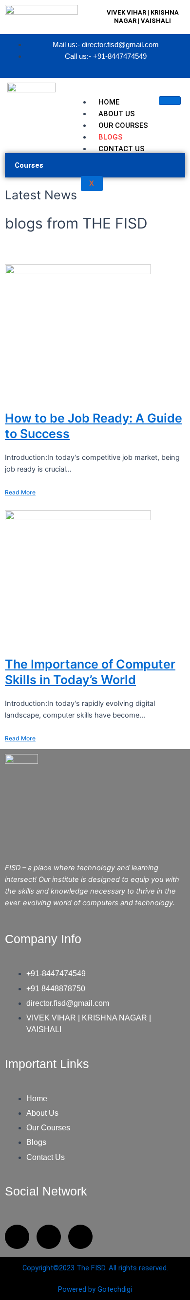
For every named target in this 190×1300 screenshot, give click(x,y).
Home (108, 102)
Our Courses (123, 125)
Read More (20, 492)
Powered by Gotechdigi (95, 1289)
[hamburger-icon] (170, 100)
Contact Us (121, 148)
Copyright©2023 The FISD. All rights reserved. (95, 1268)
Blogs (110, 137)
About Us (116, 113)
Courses (29, 165)
